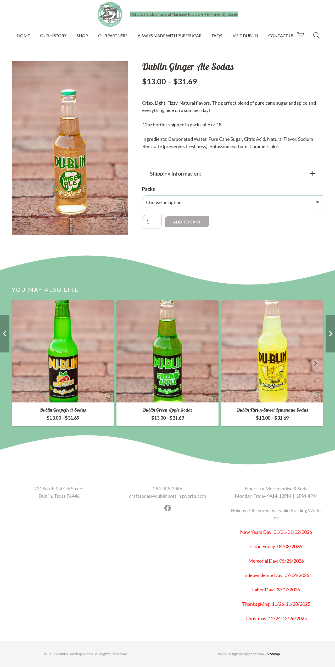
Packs (148, 189)
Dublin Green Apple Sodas (167, 410)
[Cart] (300, 35)
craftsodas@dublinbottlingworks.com (167, 496)
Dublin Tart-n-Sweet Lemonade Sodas (272, 410)
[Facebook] (167, 508)
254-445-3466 (167, 488)
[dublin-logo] (110, 14)
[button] (91, 35)
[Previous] (19, 363)
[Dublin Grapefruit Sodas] (63, 351)
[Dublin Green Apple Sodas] (167, 351)
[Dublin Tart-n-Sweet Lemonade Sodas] (272, 351)
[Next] (315, 363)
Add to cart (187, 221)
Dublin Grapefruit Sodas (63, 410)
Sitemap (273, 654)
